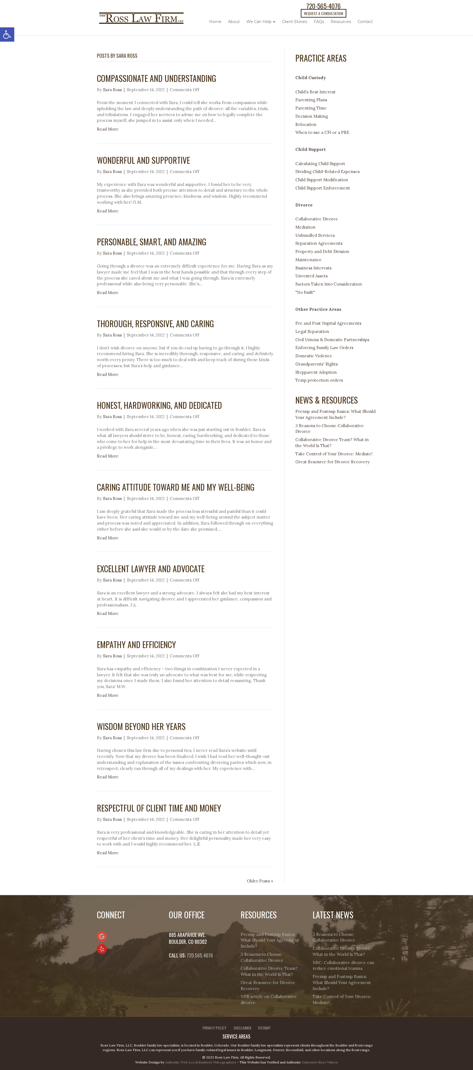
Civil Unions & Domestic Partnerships (332, 339)
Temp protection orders (319, 380)
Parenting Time (311, 108)
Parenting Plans (311, 99)
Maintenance (308, 259)
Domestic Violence (313, 355)
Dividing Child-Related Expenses (327, 171)
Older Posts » (260, 881)
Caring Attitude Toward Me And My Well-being (176, 487)
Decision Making (311, 116)
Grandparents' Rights (316, 364)
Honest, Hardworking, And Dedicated (159, 405)
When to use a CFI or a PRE (322, 132)
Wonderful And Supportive (143, 160)
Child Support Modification (321, 179)
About (234, 21)
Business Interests (313, 268)
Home (215, 21)
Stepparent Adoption (316, 372)
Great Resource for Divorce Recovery (332, 461)
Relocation (305, 124)
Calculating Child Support (320, 163)
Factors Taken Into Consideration (328, 284)
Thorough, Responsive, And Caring (155, 323)
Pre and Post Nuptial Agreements (328, 323)
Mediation (305, 227)
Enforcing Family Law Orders (324, 347)
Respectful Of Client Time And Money (159, 808)
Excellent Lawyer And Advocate (150, 568)
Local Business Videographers (212, 1062)
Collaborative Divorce (316, 219)
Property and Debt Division (322, 251)
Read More (108, 129)
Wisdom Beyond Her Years (141, 726)
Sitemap (264, 1028)
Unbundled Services (315, 235)
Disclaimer (242, 1028)
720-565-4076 (323, 6)
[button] (7, 34)
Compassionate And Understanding (156, 78)
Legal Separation (312, 331)
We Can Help (259, 21)
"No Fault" (305, 292)
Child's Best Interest (315, 91)
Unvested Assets (311, 275)
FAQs (319, 21)
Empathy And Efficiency (136, 644)
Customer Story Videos (320, 1062)
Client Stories (294, 21)
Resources (341, 21)
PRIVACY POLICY (214, 1028)
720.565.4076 (200, 955)
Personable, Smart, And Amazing (152, 241)
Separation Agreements (318, 243)
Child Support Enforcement (322, 188)
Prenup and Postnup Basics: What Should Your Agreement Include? (270, 940)
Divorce (304, 205)
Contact (365, 21)
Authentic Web (176, 1062)
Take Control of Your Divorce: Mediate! (334, 453)
